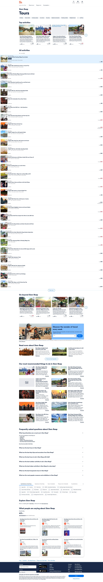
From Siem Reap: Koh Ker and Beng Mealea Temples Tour (50, 540)
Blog (69, 569)
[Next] (86, 35)
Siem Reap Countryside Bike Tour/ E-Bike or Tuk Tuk (29, 540)
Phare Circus (22, 439)
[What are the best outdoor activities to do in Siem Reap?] (83, 461)
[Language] (78, 1)
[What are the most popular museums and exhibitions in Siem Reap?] (83, 475)
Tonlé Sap (21, 437)
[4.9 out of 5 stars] (22, 515)
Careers (69, 567)
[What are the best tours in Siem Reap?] (83, 448)
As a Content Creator (78, 567)
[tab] (26, 483)
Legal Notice (51, 567)
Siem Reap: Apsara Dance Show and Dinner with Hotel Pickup (29, 520)
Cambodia (25, 560)
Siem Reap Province (31, 560)
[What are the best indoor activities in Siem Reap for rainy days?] (83, 466)
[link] (51, 59)
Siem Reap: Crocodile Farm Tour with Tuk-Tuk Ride (73, 539)
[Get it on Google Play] (43, 566)
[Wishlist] (73, 1)
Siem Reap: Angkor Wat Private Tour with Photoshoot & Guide (49, 520)
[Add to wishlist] (33, 26)
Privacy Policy (51, 569)
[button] (51, 59)
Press (69, 571)
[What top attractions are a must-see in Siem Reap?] (83, 433)
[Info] (24, 53)
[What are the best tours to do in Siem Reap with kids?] (83, 457)
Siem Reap (32, 503)
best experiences (45, 503)
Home (20, 560)
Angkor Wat (22, 436)
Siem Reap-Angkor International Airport (27, 441)
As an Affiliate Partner (78, 569)
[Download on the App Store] (43, 570)
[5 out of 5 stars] (29, 521)
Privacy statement (22, 341)
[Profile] (82, 1)
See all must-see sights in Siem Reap (26, 443)
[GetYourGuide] (20, 2)
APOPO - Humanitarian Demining (26, 440)
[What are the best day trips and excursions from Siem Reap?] (83, 452)
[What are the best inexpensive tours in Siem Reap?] (83, 471)
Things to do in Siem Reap (42, 560)
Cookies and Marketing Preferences (55, 571)
